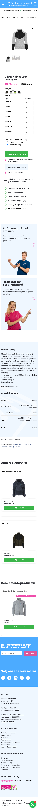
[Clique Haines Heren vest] (19, 540)
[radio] (6, 92)
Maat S (7, 106)
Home (2, 17)
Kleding (11, 446)
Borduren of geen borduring (16, 139)
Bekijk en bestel (19, 508)
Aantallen (9, 95)
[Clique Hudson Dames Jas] (19, 487)
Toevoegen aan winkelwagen (16, 154)
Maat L (7, 116)
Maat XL (8, 121)
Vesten (17, 446)
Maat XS (8, 102)
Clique (15, 17)
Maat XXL (8, 126)
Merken (8, 17)
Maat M (8, 111)
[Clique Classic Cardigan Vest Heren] (19, 607)
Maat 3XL (8, 131)
